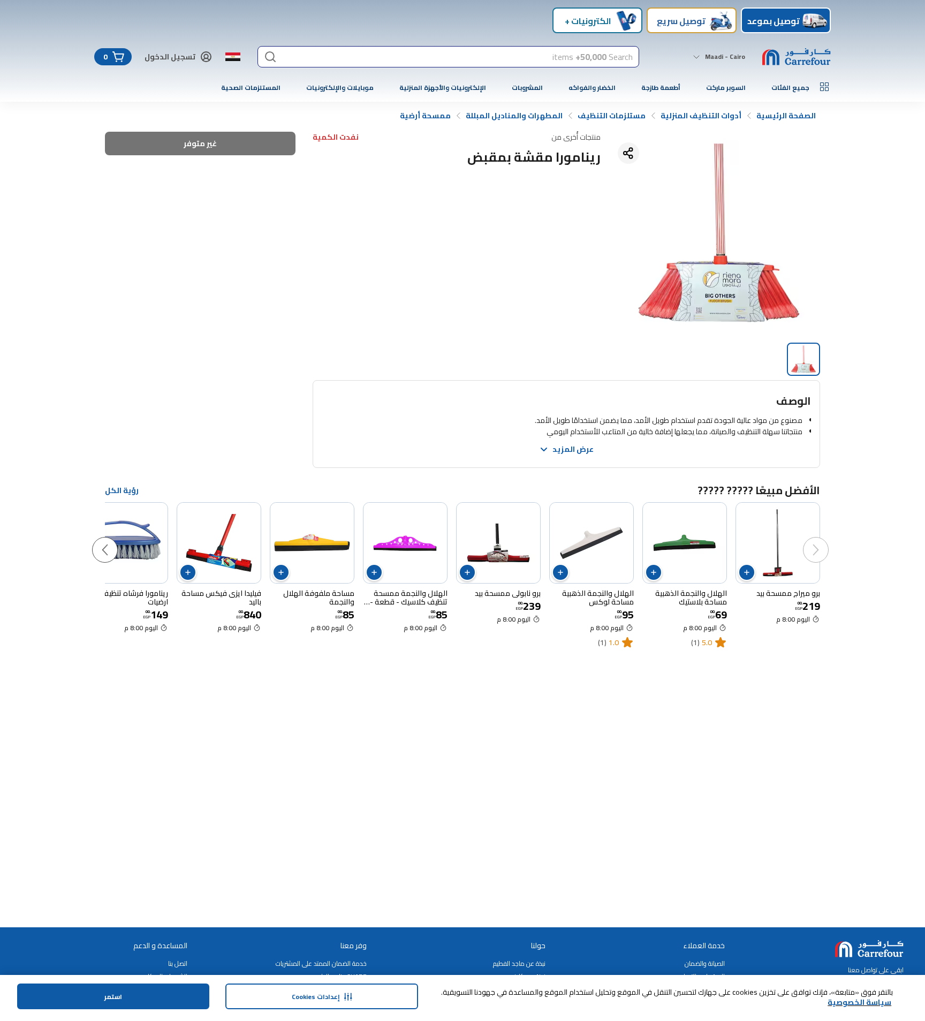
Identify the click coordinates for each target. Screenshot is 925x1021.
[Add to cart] (746, 572)
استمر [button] (113, 996)
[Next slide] (115, 539)
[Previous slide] (826, 539)
